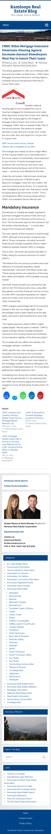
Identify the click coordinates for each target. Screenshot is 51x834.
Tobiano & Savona (17, 667)
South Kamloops (17, 652)
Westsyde (13, 679)
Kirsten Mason (27, 62)
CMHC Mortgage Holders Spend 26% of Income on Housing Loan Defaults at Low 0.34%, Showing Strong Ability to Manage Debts (12, 444)
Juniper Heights (16, 627)
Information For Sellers (17, 576)
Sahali (12, 648)
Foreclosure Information (18, 567)
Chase (12, 611)
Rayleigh (13, 645)
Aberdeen (13, 593)
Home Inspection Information (21, 570)
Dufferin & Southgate (19, 621)
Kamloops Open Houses (18, 585)
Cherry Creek (15, 614)
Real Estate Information (18, 696)
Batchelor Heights (17, 602)
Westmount (14, 676)
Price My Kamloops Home (19, 798)
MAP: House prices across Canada (18, 143)
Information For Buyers (18, 573)
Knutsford (13, 630)
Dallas (12, 617)
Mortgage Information (17, 690)
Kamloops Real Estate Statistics (21, 687)
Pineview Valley (16, 639)
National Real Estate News (25, 65)
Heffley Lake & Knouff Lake (22, 624)
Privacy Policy (25, 823)
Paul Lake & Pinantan (19, 636)
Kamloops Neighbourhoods (20, 582)
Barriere (12, 599)
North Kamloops (17, 633)
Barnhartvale (15, 596)
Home (25, 813)
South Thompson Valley (20, 655)
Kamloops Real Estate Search (21, 792)
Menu (6, 25)
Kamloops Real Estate (17, 589)
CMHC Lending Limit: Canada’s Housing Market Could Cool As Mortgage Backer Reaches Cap (11, 418)
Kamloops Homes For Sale (19, 786)
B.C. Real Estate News (17, 564)
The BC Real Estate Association (21, 801)
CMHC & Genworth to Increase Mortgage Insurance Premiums (35, 415)
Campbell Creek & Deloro (21, 608)
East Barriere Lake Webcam (20, 777)
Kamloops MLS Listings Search (21, 789)
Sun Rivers (14, 661)
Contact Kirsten (25, 818)
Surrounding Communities (21, 664)
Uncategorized (16, 670)
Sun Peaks (14, 658)
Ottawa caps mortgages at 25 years (18, 146)
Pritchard (13, 642)
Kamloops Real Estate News (20, 684)
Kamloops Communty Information (23, 579)
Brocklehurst (15, 605)
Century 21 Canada (16, 774)
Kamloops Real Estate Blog (25, 8)
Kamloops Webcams (17, 795)
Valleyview (14, 673)
